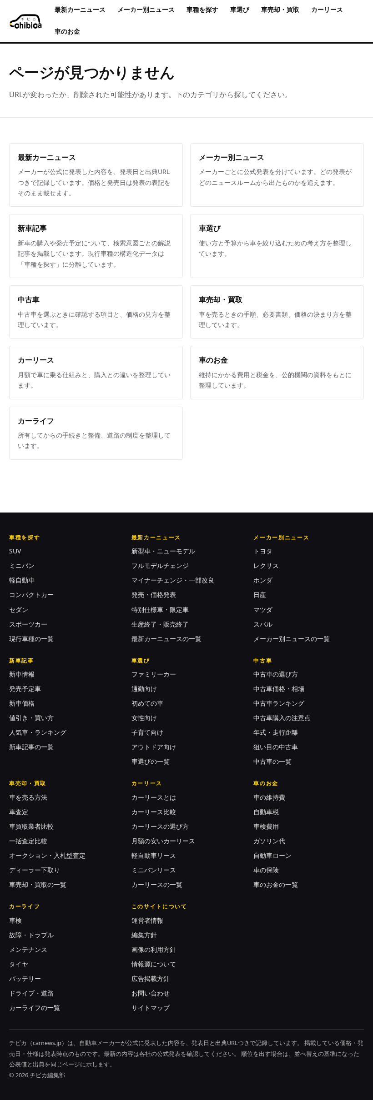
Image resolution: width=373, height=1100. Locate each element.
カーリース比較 (153, 811)
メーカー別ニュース (146, 9)
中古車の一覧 (272, 761)
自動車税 (266, 811)
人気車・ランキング (37, 732)
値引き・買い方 (31, 717)
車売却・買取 (280, 9)
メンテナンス (28, 949)
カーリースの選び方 (160, 826)
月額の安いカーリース (163, 840)
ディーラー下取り (34, 870)
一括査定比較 (28, 840)
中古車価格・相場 (278, 688)
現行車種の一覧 (31, 638)
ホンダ (262, 580)
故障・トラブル (31, 935)
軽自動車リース (153, 855)
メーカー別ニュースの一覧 (291, 638)
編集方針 (144, 935)
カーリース (327, 9)
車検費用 (266, 826)
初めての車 (147, 703)
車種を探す (202, 9)
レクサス (266, 565)
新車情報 (22, 674)
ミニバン (22, 565)
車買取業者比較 (31, 826)
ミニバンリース (153, 870)
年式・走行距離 (275, 732)
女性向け (144, 717)
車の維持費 (269, 797)
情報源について (153, 964)
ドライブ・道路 (31, 993)
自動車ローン (272, 855)
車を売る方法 (28, 797)
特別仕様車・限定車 (160, 609)
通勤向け (144, 688)
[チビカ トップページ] (25, 21)
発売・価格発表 (153, 594)
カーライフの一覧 (34, 1007)
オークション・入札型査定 (47, 855)
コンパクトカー (31, 594)
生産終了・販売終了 (160, 624)
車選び (239, 9)
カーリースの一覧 (156, 884)
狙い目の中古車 (275, 746)
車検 (15, 920)
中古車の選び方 (275, 674)
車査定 (18, 811)
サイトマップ (150, 1007)
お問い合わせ (150, 993)
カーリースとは (153, 797)
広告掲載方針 (150, 978)
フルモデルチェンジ (160, 565)
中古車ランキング (278, 703)
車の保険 (266, 870)
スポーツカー (28, 624)
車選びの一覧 (150, 761)
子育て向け (147, 732)
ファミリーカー (153, 674)
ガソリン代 (269, 840)
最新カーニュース (80, 9)
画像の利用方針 (153, 949)
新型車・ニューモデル (163, 551)
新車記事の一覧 (31, 746)
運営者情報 (147, 920)
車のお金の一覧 (275, 884)
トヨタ (262, 551)
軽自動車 (22, 580)
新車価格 (22, 703)
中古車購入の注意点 (282, 717)
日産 (259, 594)
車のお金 (67, 31)
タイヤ (18, 964)
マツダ (262, 609)
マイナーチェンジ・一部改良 (172, 580)
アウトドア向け (153, 746)
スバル (262, 624)
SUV (15, 551)
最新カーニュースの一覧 (166, 638)
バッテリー (25, 978)
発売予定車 (25, 688)
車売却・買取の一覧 (37, 884)
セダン (18, 609)
